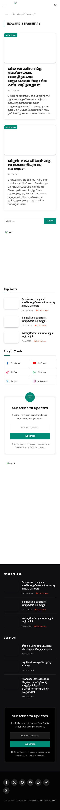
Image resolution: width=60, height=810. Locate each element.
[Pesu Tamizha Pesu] (30, 5)
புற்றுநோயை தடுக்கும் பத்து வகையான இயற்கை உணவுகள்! (29, 165)
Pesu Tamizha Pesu (48, 800)
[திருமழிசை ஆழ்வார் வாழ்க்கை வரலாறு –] (11, 322)
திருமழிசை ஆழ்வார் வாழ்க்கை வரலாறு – (34, 319)
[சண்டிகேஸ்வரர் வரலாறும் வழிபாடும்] (11, 337)
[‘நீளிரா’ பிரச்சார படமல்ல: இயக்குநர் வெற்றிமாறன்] (11, 650)
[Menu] (5, 5)
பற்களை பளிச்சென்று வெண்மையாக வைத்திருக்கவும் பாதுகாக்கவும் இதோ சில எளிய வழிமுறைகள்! (27, 77)
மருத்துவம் (11, 35)
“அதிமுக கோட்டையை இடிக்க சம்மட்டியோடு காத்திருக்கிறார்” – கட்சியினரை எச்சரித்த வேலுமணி (35, 685)
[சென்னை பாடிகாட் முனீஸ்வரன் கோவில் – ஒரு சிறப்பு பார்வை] (11, 303)
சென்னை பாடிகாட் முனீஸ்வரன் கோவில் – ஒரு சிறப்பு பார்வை (38, 302)
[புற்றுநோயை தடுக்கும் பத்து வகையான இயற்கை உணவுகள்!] (30, 140)
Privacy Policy (28, 447)
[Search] (55, 5)
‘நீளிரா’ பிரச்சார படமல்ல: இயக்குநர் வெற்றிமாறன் (37, 647)
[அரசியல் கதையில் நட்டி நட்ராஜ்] (11, 666)
